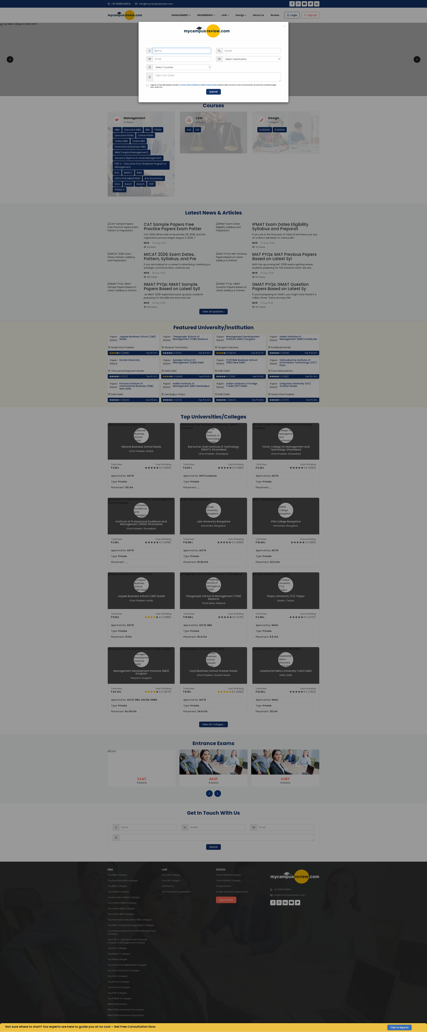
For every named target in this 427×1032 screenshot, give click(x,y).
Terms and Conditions (190, 85)
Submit (213, 91)
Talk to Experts (399, 1027)
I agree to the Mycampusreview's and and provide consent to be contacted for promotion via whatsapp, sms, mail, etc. (213, 86)
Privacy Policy (210, 85)
